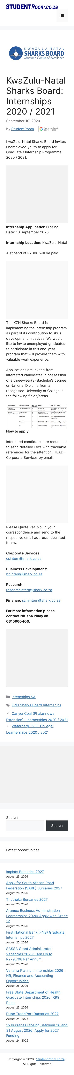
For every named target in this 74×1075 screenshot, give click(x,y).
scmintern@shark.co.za (41, 600)
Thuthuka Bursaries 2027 (27, 899)
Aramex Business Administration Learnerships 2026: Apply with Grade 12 (37, 916)
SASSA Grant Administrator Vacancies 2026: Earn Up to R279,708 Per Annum (29, 954)
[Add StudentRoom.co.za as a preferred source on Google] (48, 129)
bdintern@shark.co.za (24, 574)
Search (12, 818)
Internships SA (24, 697)
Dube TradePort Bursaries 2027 (32, 1014)
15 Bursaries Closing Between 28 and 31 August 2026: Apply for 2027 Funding (37, 1030)
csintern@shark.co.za (24, 558)
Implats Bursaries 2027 (25, 872)
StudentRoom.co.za (50, 1059)
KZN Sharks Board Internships (36, 705)
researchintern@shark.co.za (29, 590)
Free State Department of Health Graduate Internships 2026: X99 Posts (33, 997)
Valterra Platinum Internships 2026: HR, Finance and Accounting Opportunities (35, 975)
